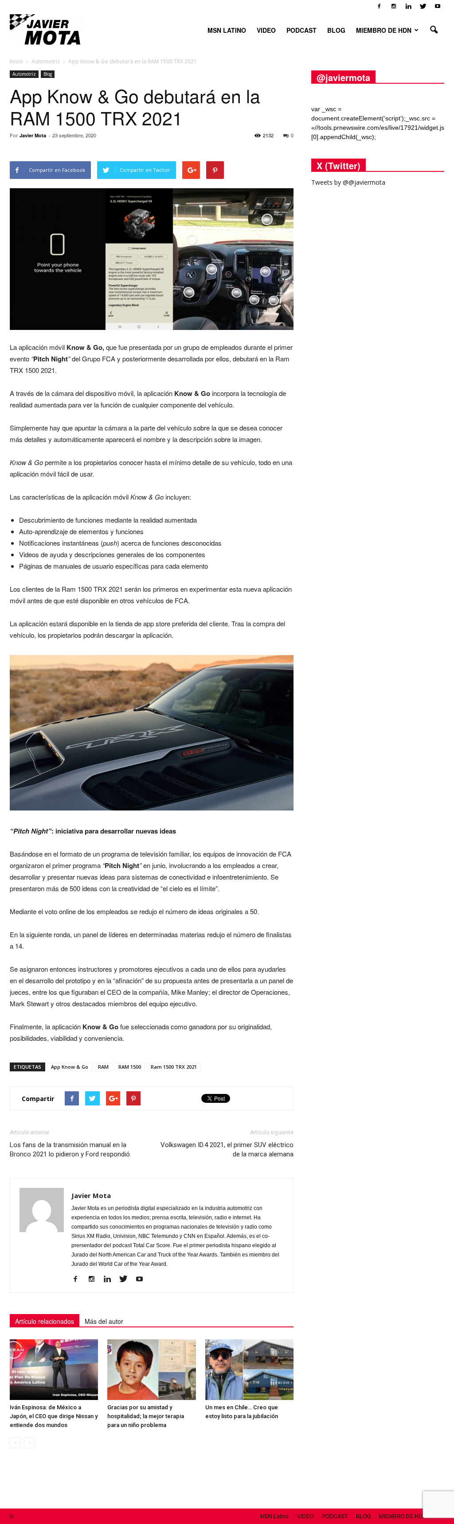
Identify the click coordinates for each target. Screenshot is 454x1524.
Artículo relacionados (44, 1321)
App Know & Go (69, 1066)
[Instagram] (393, 6)
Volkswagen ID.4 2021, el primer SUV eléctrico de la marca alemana (227, 1149)
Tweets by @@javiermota (348, 182)
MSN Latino (226, 30)
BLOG (336, 30)
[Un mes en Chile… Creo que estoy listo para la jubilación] (249, 1369)
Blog (47, 74)
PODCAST (301, 30)
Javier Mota (33, 135)
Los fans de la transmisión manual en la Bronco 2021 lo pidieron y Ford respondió (70, 1149)
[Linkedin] (408, 6)
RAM (103, 1066)
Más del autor (104, 1321)
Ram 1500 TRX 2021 (174, 1066)
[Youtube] (437, 6)
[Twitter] (423, 6)
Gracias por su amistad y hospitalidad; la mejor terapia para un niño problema (145, 1416)
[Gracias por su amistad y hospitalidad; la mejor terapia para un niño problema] (151, 1369)
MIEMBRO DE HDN (383, 30)
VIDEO (266, 30)
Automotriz (24, 74)
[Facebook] (379, 6)
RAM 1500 (129, 1066)
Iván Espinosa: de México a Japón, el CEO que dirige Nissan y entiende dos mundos (54, 1416)
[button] (433, 30)
